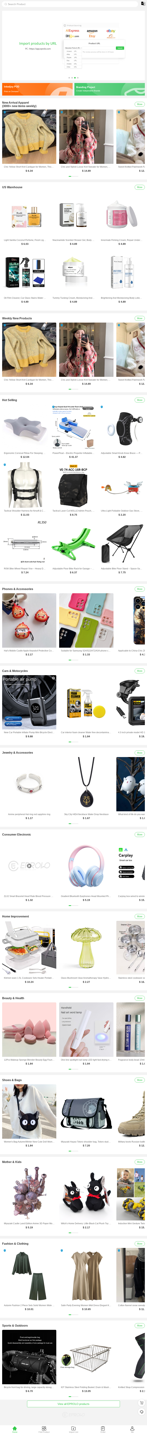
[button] (69, 77)
